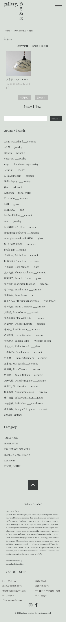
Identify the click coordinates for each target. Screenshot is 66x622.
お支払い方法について (12, 585)
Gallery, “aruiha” (33, 504)
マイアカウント (9, 595)
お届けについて (42, 585)
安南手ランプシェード (17, 79)
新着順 (44, 45)
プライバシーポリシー (12, 600)
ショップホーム (9, 580)
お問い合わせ (41, 580)
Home (7, 30)
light (31, 30)
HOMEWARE (19, 30)
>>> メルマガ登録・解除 (47, 590)
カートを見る (41, 595)
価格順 (35, 45)
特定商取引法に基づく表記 (14, 590)
